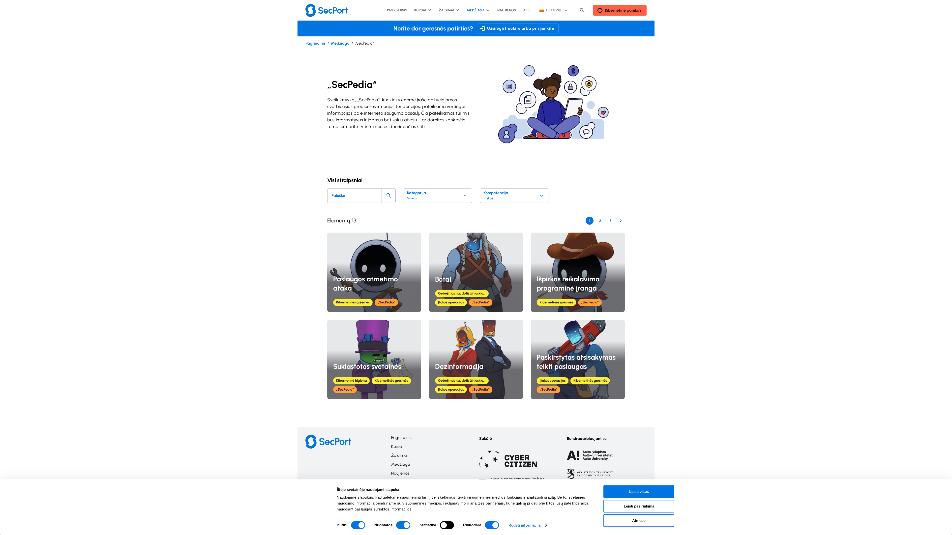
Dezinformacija (459, 366)
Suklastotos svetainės (367, 366)
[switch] (403, 525)
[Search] (389, 195)
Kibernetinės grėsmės (353, 302)
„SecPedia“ (386, 302)
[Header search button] (582, 10)
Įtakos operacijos (451, 302)
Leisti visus (639, 491)
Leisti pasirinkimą (639, 506)
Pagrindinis (315, 43)
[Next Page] (621, 221)
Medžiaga (340, 43)
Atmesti (639, 520)
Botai (443, 279)
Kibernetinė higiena (351, 380)
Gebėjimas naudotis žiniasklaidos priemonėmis (463, 293)
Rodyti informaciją (524, 525)
